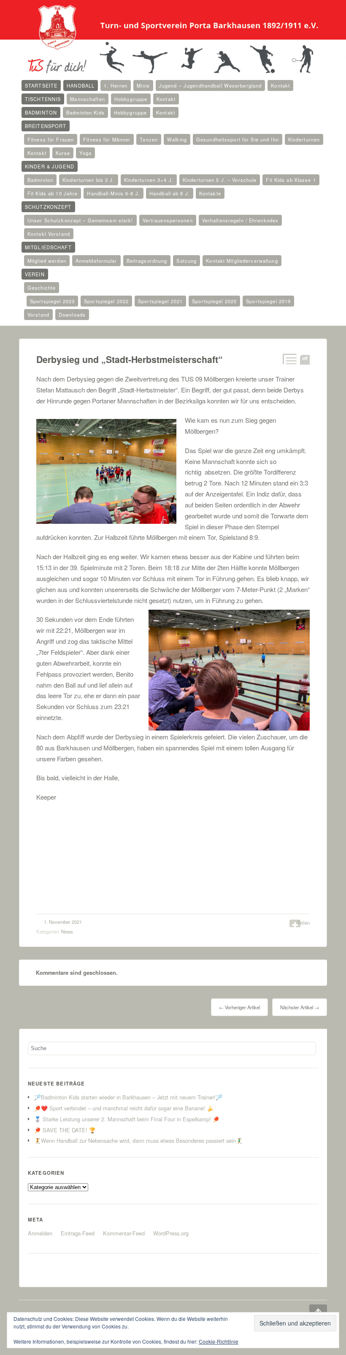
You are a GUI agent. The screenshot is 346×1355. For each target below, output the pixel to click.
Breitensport (45, 126)
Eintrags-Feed (78, 1233)
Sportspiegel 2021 (160, 301)
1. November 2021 (63, 921)
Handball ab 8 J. (169, 193)
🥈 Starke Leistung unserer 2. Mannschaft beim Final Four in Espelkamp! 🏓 (126, 1119)
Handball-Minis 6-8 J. (113, 193)
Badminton (41, 112)
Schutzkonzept (48, 206)
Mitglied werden (46, 260)
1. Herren (115, 85)
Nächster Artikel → (299, 1007)
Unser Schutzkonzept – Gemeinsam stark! (80, 220)
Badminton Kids (85, 112)
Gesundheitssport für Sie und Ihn (237, 139)
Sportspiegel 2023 (52, 301)
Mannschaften (87, 99)
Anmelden (40, 1233)
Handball (81, 85)
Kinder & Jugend (49, 166)
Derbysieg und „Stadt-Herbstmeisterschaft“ (129, 359)
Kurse (63, 152)
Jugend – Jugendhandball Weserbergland (210, 85)
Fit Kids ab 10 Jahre (52, 193)
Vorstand (38, 314)
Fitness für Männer (106, 139)
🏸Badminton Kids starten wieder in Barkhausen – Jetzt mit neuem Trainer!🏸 (128, 1097)
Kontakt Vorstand (48, 233)
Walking (177, 139)
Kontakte (210, 193)
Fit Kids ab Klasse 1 (291, 179)
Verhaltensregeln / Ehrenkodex (240, 220)
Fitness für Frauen (50, 139)
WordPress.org (171, 1233)
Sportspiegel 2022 (106, 301)
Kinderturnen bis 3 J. (88, 179)
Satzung (186, 260)
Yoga (85, 152)
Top (312, 1309)
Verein (35, 274)
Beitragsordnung (147, 260)
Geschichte (41, 287)
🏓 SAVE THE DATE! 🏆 (65, 1130)
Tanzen (149, 139)
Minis (143, 85)
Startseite (41, 85)
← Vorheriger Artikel (239, 1007)
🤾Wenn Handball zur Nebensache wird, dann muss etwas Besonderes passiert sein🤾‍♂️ (138, 1140)
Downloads (72, 314)
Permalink (289, 359)
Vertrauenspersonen (168, 220)
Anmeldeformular (96, 260)
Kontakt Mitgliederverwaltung (242, 260)
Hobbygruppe (130, 99)
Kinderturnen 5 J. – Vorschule (220, 179)
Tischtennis (43, 99)
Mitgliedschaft (48, 247)
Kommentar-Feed (124, 1233)
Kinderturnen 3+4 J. (148, 179)
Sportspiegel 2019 (268, 301)
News (67, 931)
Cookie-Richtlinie (218, 1341)
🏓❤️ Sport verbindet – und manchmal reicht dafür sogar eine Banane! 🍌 (124, 1108)
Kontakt (280, 85)
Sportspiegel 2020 (214, 301)
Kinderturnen (304, 139)
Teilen (303, 922)
